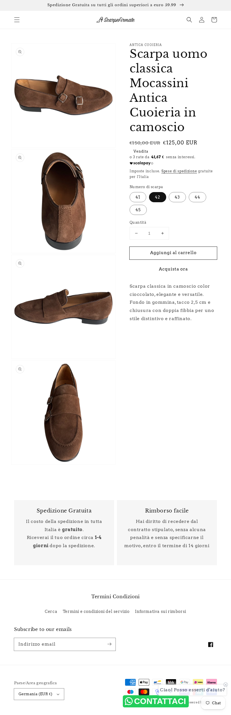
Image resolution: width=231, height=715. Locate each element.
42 (157, 197)
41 (138, 197)
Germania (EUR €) (35, 694)
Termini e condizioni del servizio (96, 611)
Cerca (51, 611)
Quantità (138, 222)
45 (138, 210)
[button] (17, 20)
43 (177, 197)
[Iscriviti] (109, 644)
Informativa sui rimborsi (160, 611)
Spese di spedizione (179, 171)
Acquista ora (173, 269)
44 (197, 197)
